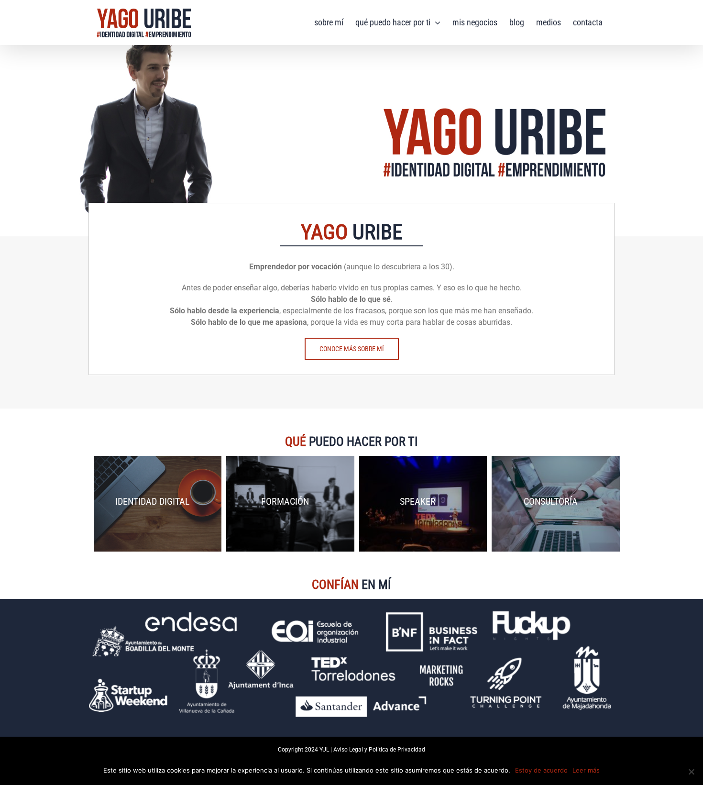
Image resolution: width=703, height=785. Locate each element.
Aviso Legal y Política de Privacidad (379, 749)
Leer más (586, 770)
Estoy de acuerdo (541, 770)
